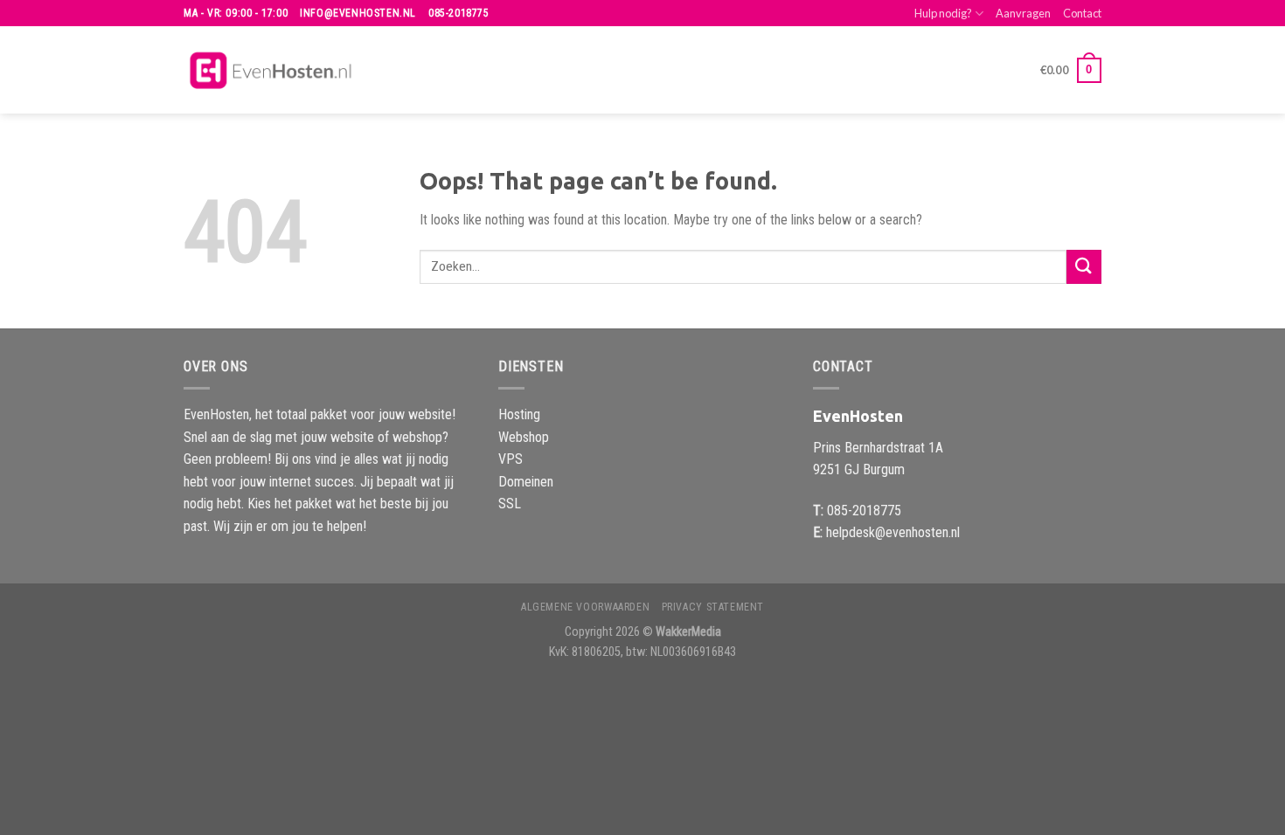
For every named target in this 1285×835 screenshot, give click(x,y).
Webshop (523, 437)
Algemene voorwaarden (585, 607)
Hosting (519, 414)
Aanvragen (1023, 13)
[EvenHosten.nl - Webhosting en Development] (271, 70)
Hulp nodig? (943, 13)
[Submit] (1083, 267)
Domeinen (525, 481)
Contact (1082, 13)
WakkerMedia (688, 632)
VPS (510, 459)
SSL (509, 503)
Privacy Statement (713, 607)
